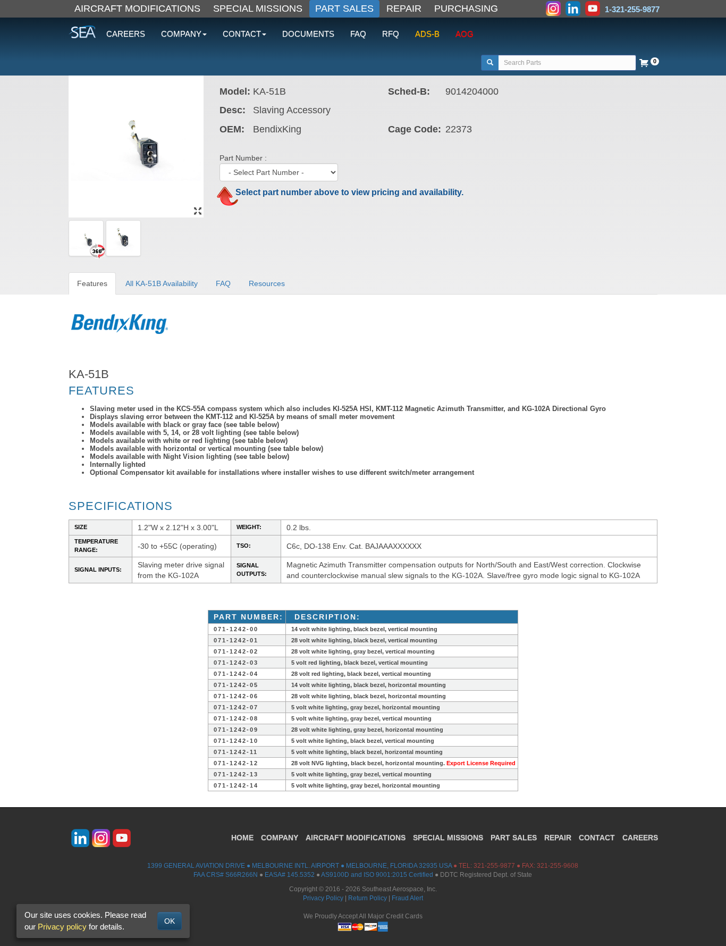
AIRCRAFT (356, 837)
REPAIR (403, 8)
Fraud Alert (407, 898)
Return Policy (367, 898)
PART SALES (344, 8)
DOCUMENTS (308, 33)
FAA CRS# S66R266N (225, 874)
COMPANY (279, 837)
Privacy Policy (323, 898)
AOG (464, 33)
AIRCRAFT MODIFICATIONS (137, 8)
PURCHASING (466, 8)
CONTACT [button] (242, 33)
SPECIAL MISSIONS (257, 8)
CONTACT (597, 837)
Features (92, 283)
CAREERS (125, 33)
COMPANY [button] (181, 33)
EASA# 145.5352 (290, 874)
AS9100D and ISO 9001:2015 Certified (377, 874)
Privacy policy (62, 926)
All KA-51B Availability (161, 283)
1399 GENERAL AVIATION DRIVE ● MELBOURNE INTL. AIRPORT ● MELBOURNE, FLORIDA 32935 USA (299, 865)
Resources (267, 283)
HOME (242, 837)
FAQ (358, 33)
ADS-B (427, 33)
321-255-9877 (494, 865)
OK (169, 921)
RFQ (390, 33)
